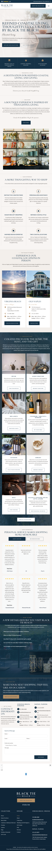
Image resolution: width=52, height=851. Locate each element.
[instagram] (25, 805)
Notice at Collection (33, 849)
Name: (6, 733)
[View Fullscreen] (2, 770)
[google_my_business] (29, 805)
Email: (6, 738)
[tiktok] (27, 805)
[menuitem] (8, 816)
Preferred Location (9, 743)
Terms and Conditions (41, 849)
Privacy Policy (9, 849)
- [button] (2, 767)
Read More (9, 568)
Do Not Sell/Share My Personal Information (20, 849)
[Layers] (50, 765)
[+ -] (26, 776)
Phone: (28, 738)
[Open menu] (48, 6)
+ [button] (2, 765)
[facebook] (23, 805)
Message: (7, 747)
